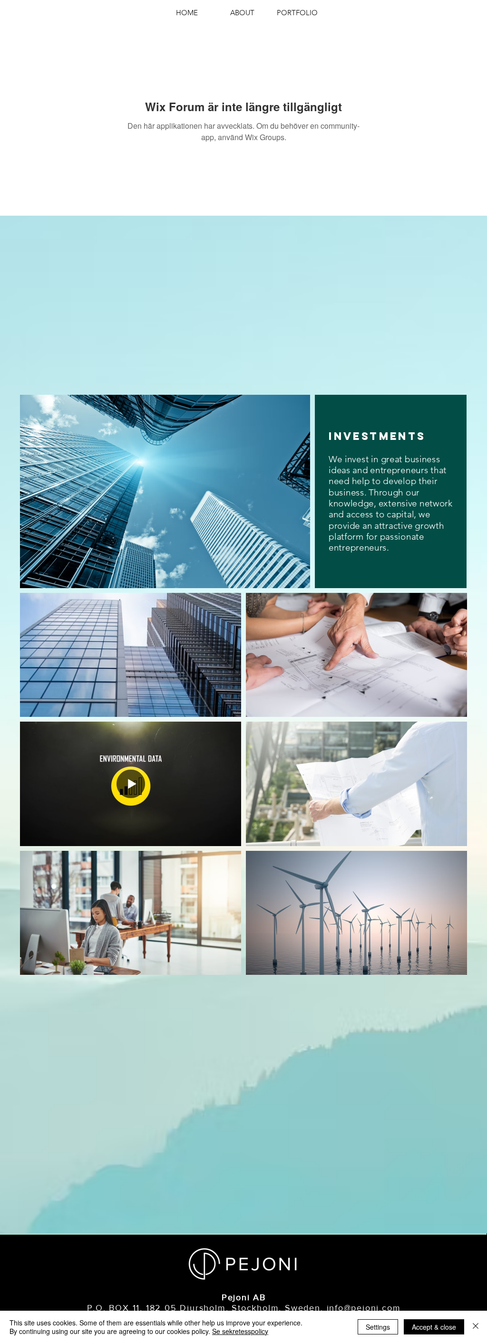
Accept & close (434, 1327)
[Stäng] (475, 1326)
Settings (378, 1327)
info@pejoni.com (364, 1308)
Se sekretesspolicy (240, 1331)
